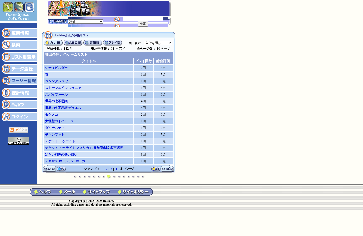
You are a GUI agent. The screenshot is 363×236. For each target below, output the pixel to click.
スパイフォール (56, 94)
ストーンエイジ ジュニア (63, 88)
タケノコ (51, 114)
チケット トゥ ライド (60, 141)
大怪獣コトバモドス (59, 121)
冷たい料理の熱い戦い (61, 154)
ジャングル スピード (60, 81)
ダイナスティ (54, 128)
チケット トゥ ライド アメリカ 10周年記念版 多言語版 (84, 148)
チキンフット (54, 134)
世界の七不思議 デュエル (63, 108)
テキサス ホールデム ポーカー (66, 161)
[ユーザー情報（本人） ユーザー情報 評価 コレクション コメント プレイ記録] (85, 21)
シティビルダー (56, 68)
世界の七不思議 (56, 101)
